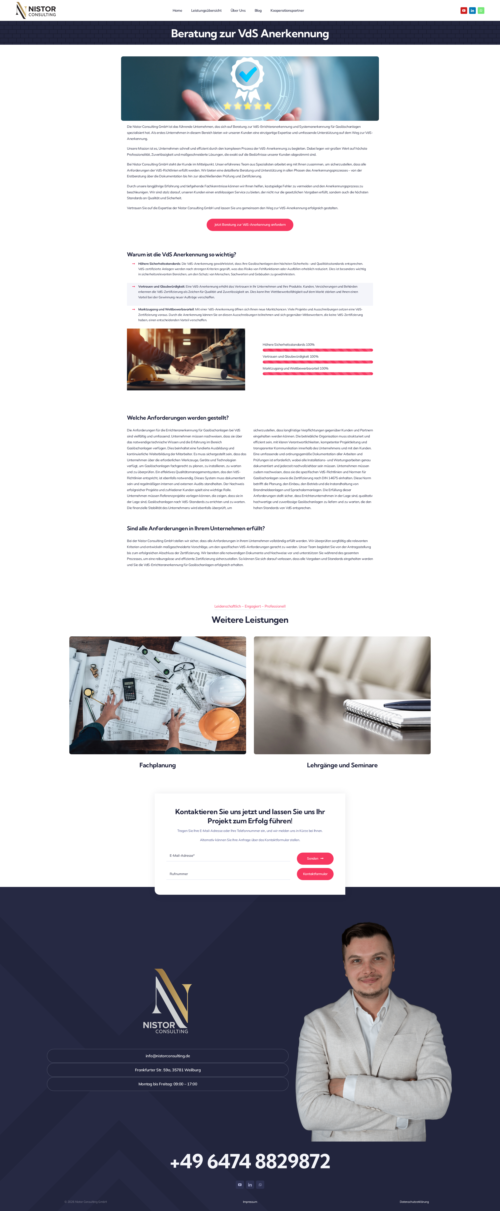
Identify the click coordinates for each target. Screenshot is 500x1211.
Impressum (250, 1202)
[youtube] (464, 10)
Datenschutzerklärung (414, 1202)
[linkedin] (472, 10)
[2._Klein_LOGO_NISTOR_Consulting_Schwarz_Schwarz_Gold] (36, 4)
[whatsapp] (481, 10)
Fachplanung (157, 765)
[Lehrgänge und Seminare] (342, 639)
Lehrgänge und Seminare (342, 765)
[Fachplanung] (157, 639)
